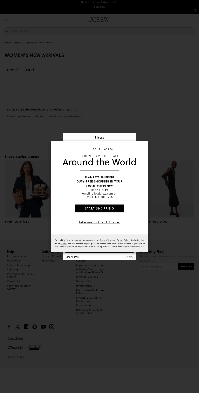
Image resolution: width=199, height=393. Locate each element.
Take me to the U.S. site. (99, 222)
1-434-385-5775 (102, 197)
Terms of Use (106, 240)
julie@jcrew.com (102, 193)
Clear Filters (72, 257)
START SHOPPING (99, 208)
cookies (63, 243)
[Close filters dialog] (131, 138)
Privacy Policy (123, 240)
